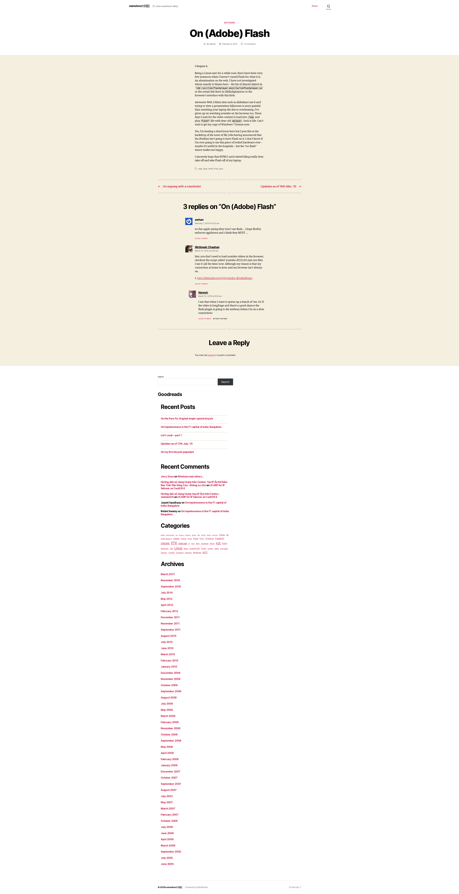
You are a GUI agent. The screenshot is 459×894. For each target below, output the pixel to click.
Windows (197, 552)
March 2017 (168, 574)
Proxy (203, 548)
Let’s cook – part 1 (171, 435)
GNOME (165, 543)
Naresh (212, 44)
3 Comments (249, 44)
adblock (163, 535)
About (315, 6)
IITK (174, 543)
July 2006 (167, 827)
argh (200, 169)
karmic (212, 544)
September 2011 (170, 629)
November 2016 (170, 580)
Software (229, 23)
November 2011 (170, 623)
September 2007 (171, 783)
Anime (222, 535)
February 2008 (170, 759)
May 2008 (167, 746)
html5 (210, 169)
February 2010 (169, 660)
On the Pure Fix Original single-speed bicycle (187, 418)
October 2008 (169, 734)
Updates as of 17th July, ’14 (176, 443)
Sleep (216, 549)
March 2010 (168, 654)
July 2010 (167, 642)
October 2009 (169, 685)
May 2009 (167, 709)
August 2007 (169, 790)
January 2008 (169, 765)
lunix (221, 169)
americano (215, 535)
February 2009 (170, 722)
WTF (205, 552)
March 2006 (168, 845)
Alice (198, 535)
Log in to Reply (201, 238)
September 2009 (171, 691)
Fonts (190, 539)
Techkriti (171, 553)
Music (186, 549)
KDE (218, 543)
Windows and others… (191, 476)
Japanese (204, 544)
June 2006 (167, 833)
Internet (182, 543)
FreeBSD (219, 538)
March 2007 (168, 808)
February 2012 (169, 611)
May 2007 (167, 802)
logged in (212, 355)
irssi (193, 544)
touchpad (179, 553)
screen (210, 549)
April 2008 (167, 753)
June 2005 (167, 864)
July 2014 (167, 592)
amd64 (209, 535)
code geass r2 (166, 539)
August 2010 (168, 635)
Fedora (183, 539)
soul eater (224, 549)
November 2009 (170, 679)
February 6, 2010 (229, 44)
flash (205, 169)
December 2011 (170, 617)
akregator (187, 535)
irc (189, 544)
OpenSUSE (194, 548)
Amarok (203, 535)
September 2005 (171, 851)
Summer (164, 553)
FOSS (202, 539)
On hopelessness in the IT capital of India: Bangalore (191, 426)
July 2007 (167, 796)
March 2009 (168, 716)
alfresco (194, 535)
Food (195, 538)
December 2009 (170, 672)
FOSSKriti (209, 538)
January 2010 (169, 666)
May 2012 (166, 598)
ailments (181, 535)
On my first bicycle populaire (177, 451)
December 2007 (170, 771)
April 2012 (167, 605)
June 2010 (167, 648)
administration (170, 535)
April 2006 (167, 839)
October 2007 (169, 777)
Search (161, 377)
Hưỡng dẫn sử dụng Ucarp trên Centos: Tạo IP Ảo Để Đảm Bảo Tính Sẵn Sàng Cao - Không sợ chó (194, 484)
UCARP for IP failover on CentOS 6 (197, 496)
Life (171, 548)
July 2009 (167, 703)
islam (198, 544)
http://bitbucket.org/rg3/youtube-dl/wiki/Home (224, 278)
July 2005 (167, 857)
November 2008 (170, 728)
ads (177, 535)
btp (227, 535)
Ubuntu (188, 552)
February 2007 (169, 814)
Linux (178, 548)
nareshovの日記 (139, 6)
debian (176, 538)
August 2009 (169, 697)
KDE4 (224, 543)
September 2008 (171, 740)
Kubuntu (165, 548)
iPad (216, 169)
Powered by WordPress (196, 887)
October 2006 (169, 820)
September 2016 (171, 586)
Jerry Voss (167, 476)
